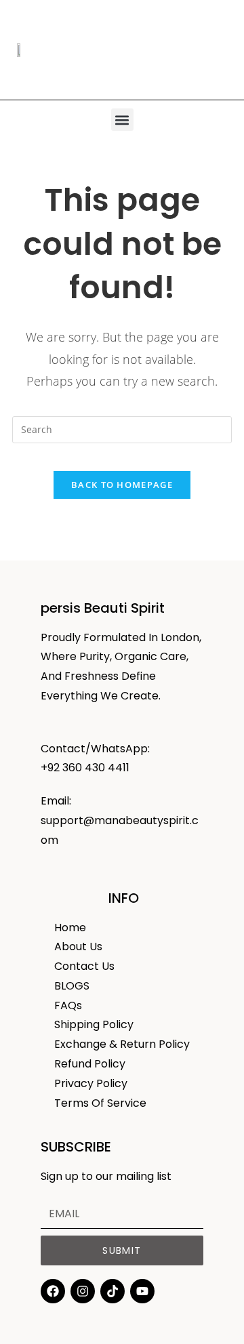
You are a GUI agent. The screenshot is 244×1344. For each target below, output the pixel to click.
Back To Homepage (122, 484)
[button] (122, 119)
